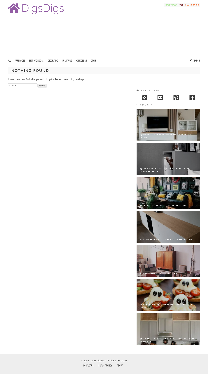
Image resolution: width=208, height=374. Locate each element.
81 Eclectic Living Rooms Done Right (163, 205)
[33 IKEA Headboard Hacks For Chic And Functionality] (168, 159)
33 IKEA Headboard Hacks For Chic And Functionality (164, 170)
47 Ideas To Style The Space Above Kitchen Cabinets (167, 340)
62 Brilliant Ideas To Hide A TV (159, 273)
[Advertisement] (104, 37)
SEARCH (196, 60)
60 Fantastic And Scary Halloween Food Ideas (166, 306)
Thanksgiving (192, 5)
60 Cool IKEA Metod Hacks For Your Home (166, 239)
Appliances (20, 60)
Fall (181, 5)
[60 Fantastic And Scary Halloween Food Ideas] (168, 295)
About (120, 365)
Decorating (53, 60)
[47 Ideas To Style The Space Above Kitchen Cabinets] (168, 329)
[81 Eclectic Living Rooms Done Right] (168, 193)
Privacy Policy (105, 365)
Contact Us (88, 365)
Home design (81, 60)
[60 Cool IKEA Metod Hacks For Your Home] (168, 227)
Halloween (171, 5)
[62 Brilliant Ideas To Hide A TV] (168, 261)
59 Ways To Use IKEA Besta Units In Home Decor (165, 136)
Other (93, 60)
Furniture (67, 60)
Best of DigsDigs (36, 60)
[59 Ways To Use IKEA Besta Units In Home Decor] (168, 125)
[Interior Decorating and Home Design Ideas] (36, 14)
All (9, 60)
